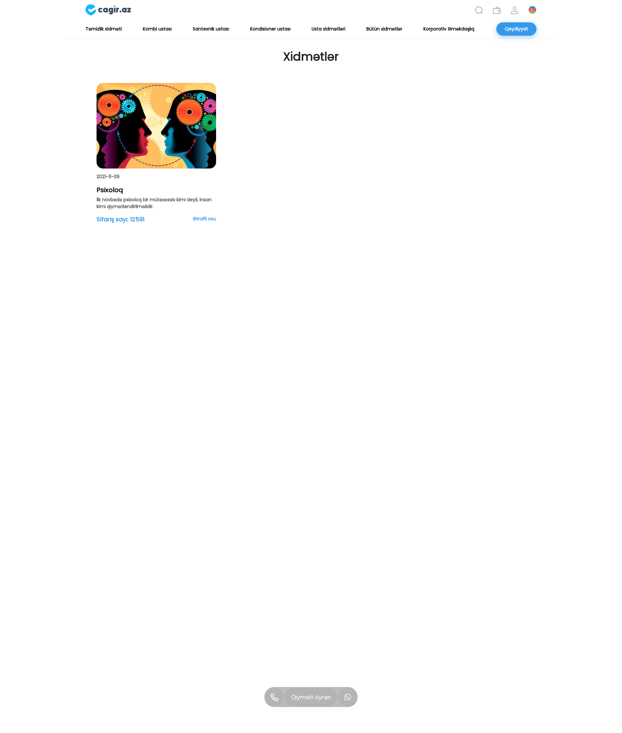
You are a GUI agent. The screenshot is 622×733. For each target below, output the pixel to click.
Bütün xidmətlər (384, 29)
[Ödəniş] (497, 10)
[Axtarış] (479, 10)
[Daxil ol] (515, 10)
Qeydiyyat (516, 29)
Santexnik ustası (211, 29)
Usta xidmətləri (328, 29)
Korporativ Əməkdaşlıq (448, 29)
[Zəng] (274, 697)
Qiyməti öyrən (311, 697)
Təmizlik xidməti (104, 29)
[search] (479, 10)
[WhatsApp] (347, 697)
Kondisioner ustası (270, 29)
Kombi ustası (157, 29)
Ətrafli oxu (204, 218)
